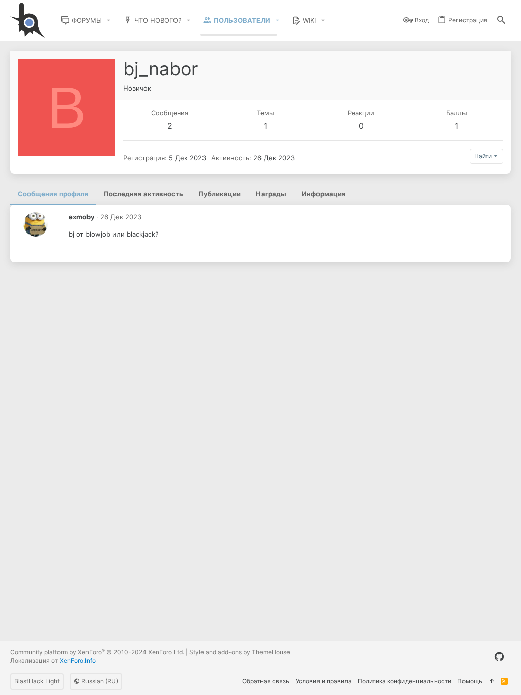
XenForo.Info (78, 660)
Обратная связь (266, 681)
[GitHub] (499, 656)
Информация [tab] (324, 194)
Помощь (469, 681)
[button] (109, 20)
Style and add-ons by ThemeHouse (239, 652)
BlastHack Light (37, 681)
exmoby (82, 217)
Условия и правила (324, 681)
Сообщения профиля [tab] (53, 194)
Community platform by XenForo (97, 652)
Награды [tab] (271, 194)
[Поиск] (501, 21)
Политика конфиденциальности (404, 681)
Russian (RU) (99, 681)
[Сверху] (491, 681)
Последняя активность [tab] (143, 194)
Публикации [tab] (219, 194)
